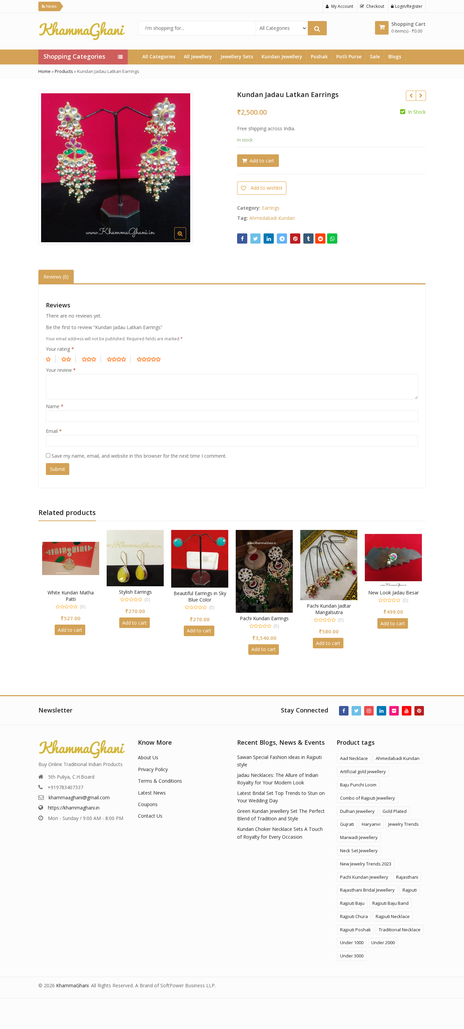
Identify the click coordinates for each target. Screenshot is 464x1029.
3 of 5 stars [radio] (91, 359)
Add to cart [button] (70, 630)
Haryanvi (371, 824)
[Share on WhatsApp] (332, 238)
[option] (115, 167)
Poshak (319, 56)
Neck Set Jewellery (359, 850)
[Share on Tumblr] (308, 238)
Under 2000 (383, 942)
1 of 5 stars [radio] (50, 359)
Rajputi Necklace (393, 916)
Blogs (394, 56)
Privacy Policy (153, 769)
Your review (61, 370)
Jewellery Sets (236, 56)
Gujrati (347, 824)
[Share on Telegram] (282, 238)
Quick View (74, 592)
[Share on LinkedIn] (269, 238)
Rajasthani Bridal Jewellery (367, 890)
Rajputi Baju (352, 903)
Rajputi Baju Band (390, 903)
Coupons (148, 804)
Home (44, 71)
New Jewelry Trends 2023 (365, 864)
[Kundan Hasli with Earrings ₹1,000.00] (421, 96)
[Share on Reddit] (320, 238)
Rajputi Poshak (355, 930)
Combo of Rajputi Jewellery (367, 798)
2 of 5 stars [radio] (68, 359)
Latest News (152, 792)
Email (54, 431)
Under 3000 (351, 956)
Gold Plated (394, 811)
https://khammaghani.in (74, 807)
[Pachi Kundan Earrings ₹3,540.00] (411, 96)
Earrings (271, 208)
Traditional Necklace (400, 930)
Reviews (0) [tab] (56, 276)
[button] (221, 239)
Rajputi (410, 890)
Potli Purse (348, 56)
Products (64, 71)
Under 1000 (351, 942)
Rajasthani (407, 877)
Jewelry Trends (403, 824)
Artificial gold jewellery (363, 771)
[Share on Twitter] (255, 238)
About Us (148, 757)
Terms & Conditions (160, 781)
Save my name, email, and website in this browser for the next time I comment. (139, 456)
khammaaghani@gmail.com (79, 797)
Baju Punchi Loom (358, 785)
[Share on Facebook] (242, 238)
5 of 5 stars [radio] (151, 359)
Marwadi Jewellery (359, 837)
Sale (375, 56)
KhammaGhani (72, 985)
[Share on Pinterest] (295, 238)
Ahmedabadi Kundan (272, 218)
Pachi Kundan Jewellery (364, 877)
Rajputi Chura (354, 916)
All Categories (158, 56)
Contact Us (150, 816)
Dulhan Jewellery (357, 811)
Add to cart (262, 160)
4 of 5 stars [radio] (119, 359)
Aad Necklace (354, 758)
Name (55, 406)
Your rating (60, 349)
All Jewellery (198, 56)
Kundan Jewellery (282, 56)
